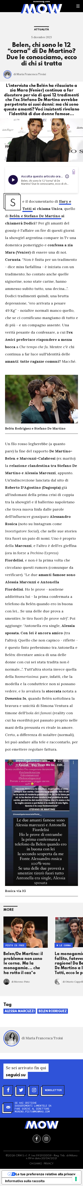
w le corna (64, 945)
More (8, 910)
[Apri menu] (78, 6)
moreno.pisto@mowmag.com (32, 1111)
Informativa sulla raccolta (25, 1181)
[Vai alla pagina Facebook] (37, 1139)
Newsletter (53, 1090)
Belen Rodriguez (52, 1011)
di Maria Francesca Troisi (29, 74)
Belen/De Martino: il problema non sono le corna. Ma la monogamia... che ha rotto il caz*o (23, 963)
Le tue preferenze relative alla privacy (45, 1174)
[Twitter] (21, 1090)
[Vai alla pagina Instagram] (46, 1139)
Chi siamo (35, 1164)
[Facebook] (8, 1090)
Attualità (41, 29)
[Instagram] (34, 1090)
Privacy (49, 1164)
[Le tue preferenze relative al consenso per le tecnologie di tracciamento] (76, 1179)
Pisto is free (14, 945)
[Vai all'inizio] (41, 1125)
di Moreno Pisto (20, 981)
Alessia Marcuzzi (19, 1011)
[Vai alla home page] (41, 8)
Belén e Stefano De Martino (35, 216)
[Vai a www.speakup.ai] (74, 171)
